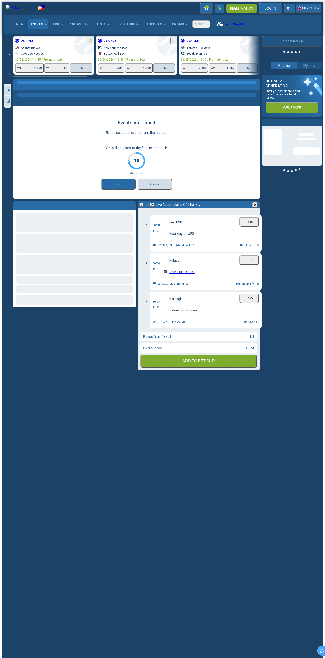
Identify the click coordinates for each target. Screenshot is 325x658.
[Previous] (141, 205)
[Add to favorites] (90, 41)
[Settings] (289, 8)
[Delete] (255, 205)
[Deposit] (219, 8)
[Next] (152, 205)
